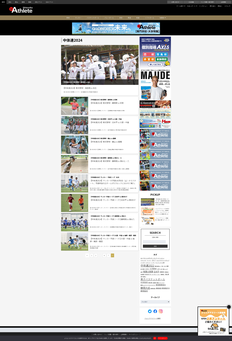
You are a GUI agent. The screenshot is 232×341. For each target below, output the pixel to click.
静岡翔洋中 (166, 288)
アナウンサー (144, 260)
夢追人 (220, 6)
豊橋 (23, 2)
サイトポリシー (134, 334)
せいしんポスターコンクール (151, 258)
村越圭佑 (166, 272)
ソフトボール (149, 18)
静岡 (3, 2)
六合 (162, 266)
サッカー (78, 18)
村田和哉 (162, 272)
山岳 (142, 272)
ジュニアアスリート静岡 (152, 318)
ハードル (143, 262)
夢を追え (213, 6)
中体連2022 (147, 265)
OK (155, 338)
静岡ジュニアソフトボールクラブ (148, 285)
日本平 (156, 271)
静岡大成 (145, 287)
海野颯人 (163, 274)
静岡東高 (158, 288)
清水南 (167, 274)
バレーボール (109, 18)
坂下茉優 (143, 269)
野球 (68, 18)
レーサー (153, 262)
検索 (155, 246)
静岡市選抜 (153, 288)
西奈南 (150, 282)
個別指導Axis (157, 266)
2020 (142, 258)
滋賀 (142, 276)
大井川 (147, 269)
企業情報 (223, 2)
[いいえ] (230, 338)
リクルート (147, 262)
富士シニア (165, 269)
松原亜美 (143, 274)
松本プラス (49, 2)
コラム (226, 6)
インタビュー (203, 6)
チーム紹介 (180, 6)
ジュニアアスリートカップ (162, 260)
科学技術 (144, 282)
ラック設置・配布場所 (207, 2)
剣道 (137, 18)
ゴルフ (154, 260)
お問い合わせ (175, 2)
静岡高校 (144, 291)
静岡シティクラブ (160, 282)
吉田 (167, 266)
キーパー (149, 260)
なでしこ (162, 258)
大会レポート (191, 6)
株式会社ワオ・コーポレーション (152, 274)
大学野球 (153, 268)
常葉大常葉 (148, 271)
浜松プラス (38, 2)
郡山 (16, 2)
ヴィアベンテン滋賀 (160, 262)
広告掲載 (191, 2)
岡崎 (29, 2)
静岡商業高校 (161, 285)
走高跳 (154, 282)
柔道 (129, 18)
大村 (158, 269)
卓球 (120, 18)
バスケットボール (93, 18)
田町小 (144, 276)
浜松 (9, 2)
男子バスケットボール (153, 279)
